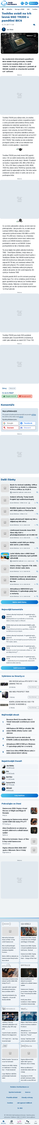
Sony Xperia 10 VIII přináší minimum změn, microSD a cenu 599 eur (28, 1078)
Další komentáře (19, 668)
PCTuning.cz (6, 824)
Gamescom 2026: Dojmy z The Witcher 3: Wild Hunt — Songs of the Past (28, 956)
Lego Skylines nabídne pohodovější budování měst (9, 1076)
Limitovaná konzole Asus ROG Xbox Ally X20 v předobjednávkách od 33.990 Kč (23, 532)
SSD (28, 9)
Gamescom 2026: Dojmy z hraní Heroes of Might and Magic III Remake (14, 810)
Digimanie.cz (6, 852)
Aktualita (9, 9)
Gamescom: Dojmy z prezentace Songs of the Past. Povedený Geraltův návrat (29, 992)
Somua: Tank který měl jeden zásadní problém (28, 1040)
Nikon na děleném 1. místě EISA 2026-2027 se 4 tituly (28, 1070)
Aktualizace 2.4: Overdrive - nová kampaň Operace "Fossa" (29, 1033)
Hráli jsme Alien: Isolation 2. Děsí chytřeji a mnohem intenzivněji (28, 1002)
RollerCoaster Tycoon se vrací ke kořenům (10, 1060)
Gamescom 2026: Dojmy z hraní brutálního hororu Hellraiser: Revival (29, 948)
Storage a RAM (19, 9)
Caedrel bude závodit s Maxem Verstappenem (9, 1034)
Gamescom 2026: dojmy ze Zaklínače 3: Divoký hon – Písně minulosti (9, 1068)
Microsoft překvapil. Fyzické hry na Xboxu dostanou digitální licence (8, 949)
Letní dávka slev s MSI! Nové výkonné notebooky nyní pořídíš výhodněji (23, 555)
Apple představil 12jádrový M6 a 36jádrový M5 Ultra (23, 520)
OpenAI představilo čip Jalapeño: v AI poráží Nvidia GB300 (9, 997)
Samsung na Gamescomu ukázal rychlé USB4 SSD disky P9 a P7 (15, 820)
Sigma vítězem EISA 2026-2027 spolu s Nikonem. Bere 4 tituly (14, 849)
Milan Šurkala (14, 502)
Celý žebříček (19, 795)
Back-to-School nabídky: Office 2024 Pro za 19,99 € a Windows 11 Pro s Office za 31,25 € (23, 487)
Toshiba (34, 9)
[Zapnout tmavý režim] (26, 3)
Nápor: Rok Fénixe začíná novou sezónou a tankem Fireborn (29, 1024)
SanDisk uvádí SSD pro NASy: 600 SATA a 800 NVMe (22, 543)
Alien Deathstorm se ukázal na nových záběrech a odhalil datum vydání (15, 830)
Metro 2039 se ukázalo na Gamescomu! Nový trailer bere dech (10, 958)
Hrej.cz (4, 815)
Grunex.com (6, 844)
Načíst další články (19, 602)
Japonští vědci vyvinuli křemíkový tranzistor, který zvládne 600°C (9, 989)
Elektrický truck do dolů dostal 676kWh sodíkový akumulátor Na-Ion (23, 579)
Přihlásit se (33, 3)
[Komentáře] (34, 25)
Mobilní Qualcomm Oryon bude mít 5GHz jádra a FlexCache (23, 509)
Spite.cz (5, 835)
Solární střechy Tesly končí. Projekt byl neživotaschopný (22, 498)
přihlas (34, 414)
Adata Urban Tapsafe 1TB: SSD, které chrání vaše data (23, 567)
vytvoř (21, 416)
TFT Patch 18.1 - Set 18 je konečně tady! (10, 1040)
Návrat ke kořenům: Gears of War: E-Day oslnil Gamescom (15, 840)
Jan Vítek (10, 30)
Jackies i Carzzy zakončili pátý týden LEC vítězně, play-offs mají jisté (9, 1026)
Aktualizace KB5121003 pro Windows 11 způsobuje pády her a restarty (23, 591)
